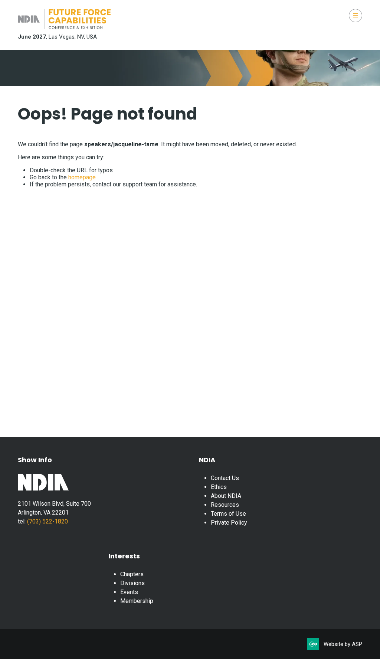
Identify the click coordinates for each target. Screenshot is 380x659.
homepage (82, 177)
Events (129, 592)
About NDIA (226, 495)
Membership (136, 600)
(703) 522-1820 (47, 521)
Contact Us (225, 478)
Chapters (132, 574)
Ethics (219, 486)
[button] (355, 15)
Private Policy (229, 522)
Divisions (132, 583)
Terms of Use (228, 513)
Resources (225, 504)
